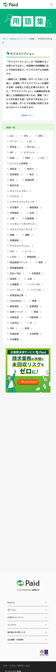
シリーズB (15, 289)
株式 (31, 174)
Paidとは (11, 602)
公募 (12, 218)
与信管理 (33, 333)
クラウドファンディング (22, 201)
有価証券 (14, 333)
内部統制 (33, 317)
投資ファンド (16, 311)
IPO (26, 135)
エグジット (29, 152)
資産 (40, 262)
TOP (4, 38)
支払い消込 (15, 273)
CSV (12, 251)
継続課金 (33, 207)
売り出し (31, 146)
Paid (10, 4)
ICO (12, 135)
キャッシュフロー (19, 190)
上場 (29, 278)
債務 (27, 234)
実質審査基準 (16, 267)
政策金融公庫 (16, 295)
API (11, 152)
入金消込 (14, 322)
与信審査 (14, 339)
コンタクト (11, 624)
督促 (36, 311)
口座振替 (29, 218)
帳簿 (34, 300)
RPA (41, 135)
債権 (12, 234)
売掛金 (13, 146)
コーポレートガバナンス (22, 223)
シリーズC (36, 289)
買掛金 (13, 168)
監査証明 (29, 179)
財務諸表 (14, 240)
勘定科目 (14, 185)
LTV (42, 157)
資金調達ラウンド (19, 262)
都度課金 (14, 306)
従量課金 (36, 273)
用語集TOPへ (27, 115)
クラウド (14, 196)
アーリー (14, 141)
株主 (12, 179)
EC (30, 141)
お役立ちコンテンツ (18, 38)
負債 (27, 328)
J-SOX (13, 256)
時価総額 (31, 256)
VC (30, 322)
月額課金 (14, 212)
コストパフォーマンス (21, 229)
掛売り (30, 168)
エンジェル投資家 (19, 163)
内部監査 (14, 317)
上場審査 (14, 284)
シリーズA (34, 284)
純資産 (13, 278)
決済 (31, 212)
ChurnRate (15, 300)
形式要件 (14, 207)
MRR (27, 157)
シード (28, 251)
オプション (11, 610)
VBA (12, 328)
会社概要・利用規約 (15, 639)
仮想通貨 (14, 174)
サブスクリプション (20, 245)
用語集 (31, 38)
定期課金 (33, 306)
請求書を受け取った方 (16, 632)
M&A (12, 157)
